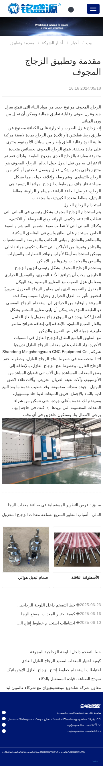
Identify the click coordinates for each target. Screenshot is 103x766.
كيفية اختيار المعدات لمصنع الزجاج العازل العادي (45, 614)
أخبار (75, 43)
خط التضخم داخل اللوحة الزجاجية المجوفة (45, 605)
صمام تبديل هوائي (33, 577)
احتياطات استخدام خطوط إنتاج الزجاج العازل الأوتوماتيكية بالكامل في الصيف (45, 623)
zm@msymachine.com (78, 731)
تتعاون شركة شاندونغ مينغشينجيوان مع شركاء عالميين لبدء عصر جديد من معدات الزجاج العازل (51, 687)
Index (95, 761)
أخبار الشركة (52, 43)
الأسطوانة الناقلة (85, 577)
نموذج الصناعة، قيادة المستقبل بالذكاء (70, 678)
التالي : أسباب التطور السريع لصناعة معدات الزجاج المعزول (51, 514)
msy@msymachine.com (78, 725)
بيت (90, 43)
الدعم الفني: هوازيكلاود (12, 752)
